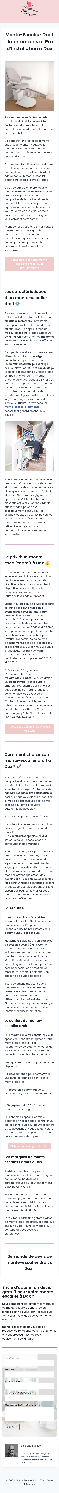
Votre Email (11, 1370)
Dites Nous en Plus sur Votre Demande (23, 1405)
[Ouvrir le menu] (29, 21)
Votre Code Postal (13, 1381)
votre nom (10, 1358)
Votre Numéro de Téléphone (19, 1393)
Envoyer (12, 1427)
